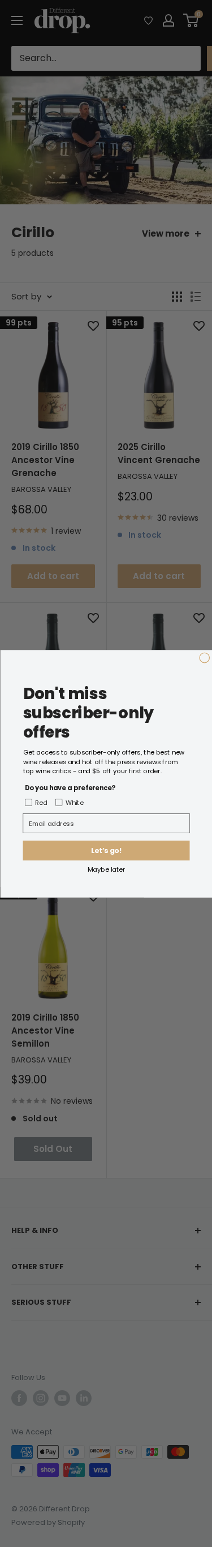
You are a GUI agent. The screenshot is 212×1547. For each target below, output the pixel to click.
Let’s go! (106, 850)
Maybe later (105, 869)
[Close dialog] (205, 658)
